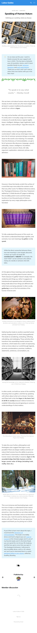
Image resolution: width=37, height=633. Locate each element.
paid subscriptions (23, 67)
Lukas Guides (8, 3)
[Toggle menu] (34, 2)
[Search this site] (31, 2)
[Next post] (34, 577)
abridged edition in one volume (14, 553)
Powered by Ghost (18, 621)
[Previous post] (3, 577)
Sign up (18, 616)
